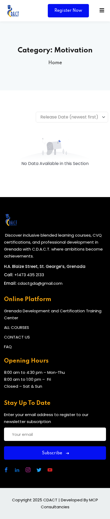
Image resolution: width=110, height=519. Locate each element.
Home (55, 62)
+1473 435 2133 (29, 275)
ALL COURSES (16, 327)
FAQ (8, 346)
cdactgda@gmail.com (40, 283)
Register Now (68, 11)
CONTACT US (17, 337)
